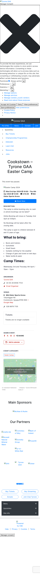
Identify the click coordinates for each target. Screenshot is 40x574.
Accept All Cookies (8, 104)
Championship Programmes (16, 138)
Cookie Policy (9, 110)
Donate (28, 126)
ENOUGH (9, 142)
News (16, 126)
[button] (20, 33)
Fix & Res (5, 126)
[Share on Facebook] (5, 336)
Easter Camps (9, 355)
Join (36, 126)
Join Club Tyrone (30, 497)
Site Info (6, 513)
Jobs (8, 154)
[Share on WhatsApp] (14, 336)
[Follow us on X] (20, 484)
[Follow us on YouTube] (23, 484)
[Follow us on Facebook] (18, 484)
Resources (10, 150)
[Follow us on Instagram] (21, 484)
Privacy (15, 529)
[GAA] (6, 463)
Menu (5, 504)
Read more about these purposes (17, 100)
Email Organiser (12, 286)
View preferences (31, 104)
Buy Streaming (30, 491)
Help (7, 529)
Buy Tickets (10, 134)
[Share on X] (7, 336)
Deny (20, 104)
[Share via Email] (11, 336)
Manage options (10, 93)
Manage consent (7, 535)
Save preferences (7, 107)
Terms (32, 529)
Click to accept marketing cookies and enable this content (20, 371)
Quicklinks (7, 508)
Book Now (21, 201)
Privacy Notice (9, 113)
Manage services (10, 95)
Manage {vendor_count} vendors (16, 98)
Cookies (24, 529)
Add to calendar (14, 342)
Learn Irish (10, 146)
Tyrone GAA (8, 280)
